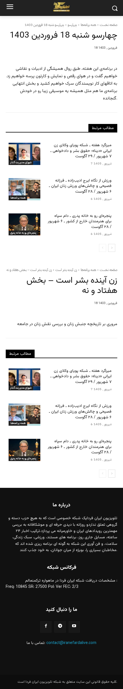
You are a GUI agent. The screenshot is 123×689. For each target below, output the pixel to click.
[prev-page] (102, 248)
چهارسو (72, 24)
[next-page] (111, 248)
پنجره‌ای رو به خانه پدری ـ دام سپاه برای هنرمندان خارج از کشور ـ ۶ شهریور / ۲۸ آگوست (80, 221)
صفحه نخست (108, 24)
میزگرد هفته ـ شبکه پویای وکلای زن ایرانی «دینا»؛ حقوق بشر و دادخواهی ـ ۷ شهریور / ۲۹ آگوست (81, 151)
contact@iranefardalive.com (71, 643)
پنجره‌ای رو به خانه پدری (23, 233)
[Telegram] (60, 626)
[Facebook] (45, 626)
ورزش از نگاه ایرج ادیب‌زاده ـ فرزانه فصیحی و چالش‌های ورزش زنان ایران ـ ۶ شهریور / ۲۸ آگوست (80, 186)
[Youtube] (74, 626)
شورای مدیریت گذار (20, 162)
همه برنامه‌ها (88, 24)
